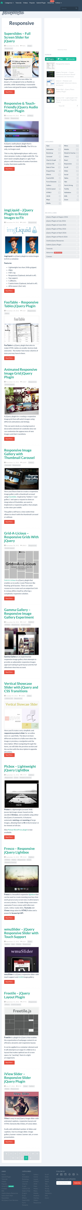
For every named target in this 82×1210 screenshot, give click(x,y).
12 (13, 1158)
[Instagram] (65, 1174)
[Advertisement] (22, 191)
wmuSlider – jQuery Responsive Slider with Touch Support (21, 933)
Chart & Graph (53, 160)
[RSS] (77, 1174)
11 (37, 1153)
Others (71, 156)
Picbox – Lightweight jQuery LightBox (20, 768)
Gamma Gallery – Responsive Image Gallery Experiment (19, 613)
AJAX (20, 977)
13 (17, 1158)
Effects (7, 1004)
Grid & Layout (9, 384)
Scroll (71, 167)
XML (71, 196)
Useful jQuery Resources (55, 241)
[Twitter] (57, 1174)
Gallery (31, 462)
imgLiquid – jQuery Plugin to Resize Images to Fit (18, 213)
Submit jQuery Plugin (53, 245)
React (71, 160)
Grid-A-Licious (10, 580)
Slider (30, 46)
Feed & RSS (53, 178)
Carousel (8, 465)
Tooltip (71, 189)
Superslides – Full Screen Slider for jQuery (17, 37)
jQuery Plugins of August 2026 (57, 217)
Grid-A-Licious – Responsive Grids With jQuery (21, 537)
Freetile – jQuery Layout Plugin (17, 995)
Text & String (71, 185)
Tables (7, 313)
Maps (53, 199)
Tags (61, 59)
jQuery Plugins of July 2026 (56, 221)
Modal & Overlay (25, 777)
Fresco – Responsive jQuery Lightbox (19, 850)
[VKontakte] (73, 1174)
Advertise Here (62, 49)
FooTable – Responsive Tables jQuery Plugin (21, 304)
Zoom (16, 777)
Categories (8, 3)
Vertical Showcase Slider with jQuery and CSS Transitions (21, 687)
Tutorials (18, 3)
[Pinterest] (69, 1174)
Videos (25, 3)
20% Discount (58, 252)
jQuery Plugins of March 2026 (56, 237)
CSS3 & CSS (9, 698)
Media (7, 118)
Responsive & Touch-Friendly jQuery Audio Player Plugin (21, 107)
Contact (49, 256)
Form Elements (53, 182)
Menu (71, 146)
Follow (58, 3)
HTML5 (30, 115)
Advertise (50, 2)
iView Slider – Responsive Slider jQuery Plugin (17, 1077)
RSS (3, 1191)
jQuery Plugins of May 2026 (56, 229)
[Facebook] (61, 1174)
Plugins (51, 59)
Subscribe (77, 1183)
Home (4, 1174)
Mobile (18, 944)
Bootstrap (53, 153)
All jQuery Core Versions (10, 1200)
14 (22, 1158)
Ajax (13, 944)
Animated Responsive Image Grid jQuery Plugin (20, 373)
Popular (32, 3)
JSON (53, 196)
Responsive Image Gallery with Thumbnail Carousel (19, 454)
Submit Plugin (41, 3)
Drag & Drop (53, 171)
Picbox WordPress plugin (17, 830)
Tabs (71, 182)
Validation (71, 192)
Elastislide (12, 497)
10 (33, 1153)
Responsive (8, 48)
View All (61, 106)
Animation (53, 149)
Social (71, 174)
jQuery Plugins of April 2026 (56, 233)
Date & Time (53, 167)
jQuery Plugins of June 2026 (56, 225)
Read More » (9, 92)
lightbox (32, 894)
